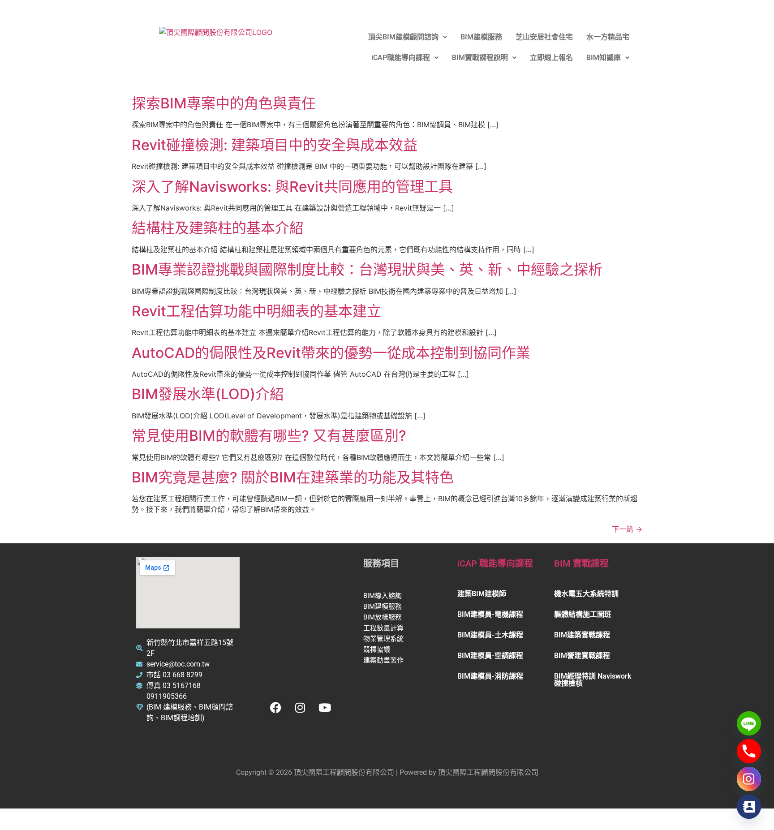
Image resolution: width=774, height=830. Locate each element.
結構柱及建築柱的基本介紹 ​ (219, 228)
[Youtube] (325, 707)
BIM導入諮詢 (383, 596)
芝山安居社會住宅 (544, 37)
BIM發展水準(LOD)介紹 (208, 394)
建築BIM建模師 (481, 593)
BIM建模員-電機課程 (490, 614)
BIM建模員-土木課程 (490, 635)
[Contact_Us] (749, 807)
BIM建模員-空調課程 (490, 655)
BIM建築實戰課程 (582, 635)
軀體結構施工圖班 (582, 614)
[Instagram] (300, 707)
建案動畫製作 (384, 660)
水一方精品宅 (607, 37)
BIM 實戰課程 (581, 563)
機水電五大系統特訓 (586, 593)
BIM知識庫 (603, 57)
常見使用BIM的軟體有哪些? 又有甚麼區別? (269, 435)
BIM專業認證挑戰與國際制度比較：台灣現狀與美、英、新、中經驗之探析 (367, 269)
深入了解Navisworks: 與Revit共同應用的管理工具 (292, 186)
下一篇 (627, 529)
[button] (407, 37)
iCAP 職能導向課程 (495, 563)
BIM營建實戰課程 (582, 655)
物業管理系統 (384, 639)
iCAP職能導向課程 (400, 57)
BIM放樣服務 (383, 617)
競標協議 (377, 649)
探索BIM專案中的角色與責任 (224, 103)
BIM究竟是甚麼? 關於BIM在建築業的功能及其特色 (293, 477)
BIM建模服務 (481, 37)
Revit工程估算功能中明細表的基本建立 (256, 311)
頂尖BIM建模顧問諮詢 (403, 37)
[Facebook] (275, 707)
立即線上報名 (551, 57)
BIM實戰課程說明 (480, 57)
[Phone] (749, 751)
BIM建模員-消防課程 (490, 676)
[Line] (749, 723)
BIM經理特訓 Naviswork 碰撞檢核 (592, 680)
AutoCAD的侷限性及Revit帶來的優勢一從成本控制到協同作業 (331, 352)
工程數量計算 (384, 628)
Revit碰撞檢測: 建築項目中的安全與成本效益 (274, 145)
